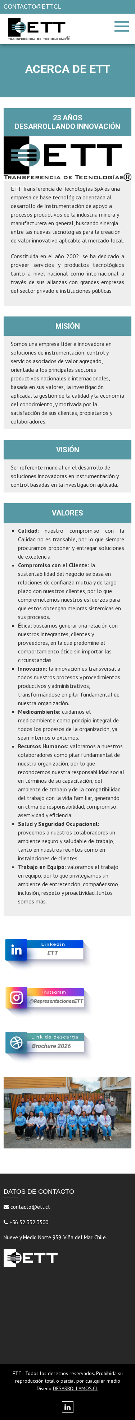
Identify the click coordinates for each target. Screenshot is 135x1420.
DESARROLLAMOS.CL (75, 1388)
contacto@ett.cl (29, 1206)
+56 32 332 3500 (28, 1222)
